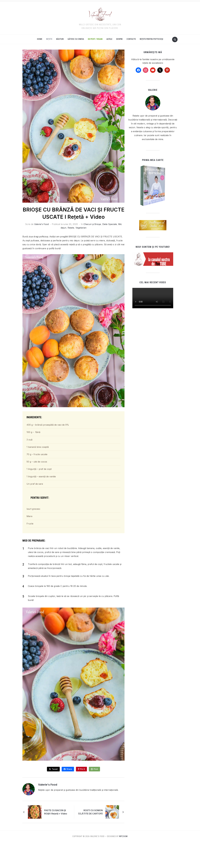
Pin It (82, 769)
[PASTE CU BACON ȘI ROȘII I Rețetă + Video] (35, 811)
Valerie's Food (41, 224)
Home (39, 39)
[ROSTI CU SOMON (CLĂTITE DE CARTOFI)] (112, 811)
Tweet (55, 769)
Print (96, 769)
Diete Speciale (109, 224)
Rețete (49, 39)
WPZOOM (123, 836)
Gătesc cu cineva (76, 39)
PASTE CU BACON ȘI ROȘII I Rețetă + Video (55, 812)
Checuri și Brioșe (92, 224)
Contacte (131, 39)
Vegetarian (81, 227)
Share (69, 769)
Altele (109, 39)
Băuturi (60, 39)
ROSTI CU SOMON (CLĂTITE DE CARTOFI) (90, 812)
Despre (119, 39)
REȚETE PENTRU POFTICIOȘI (151, 39)
